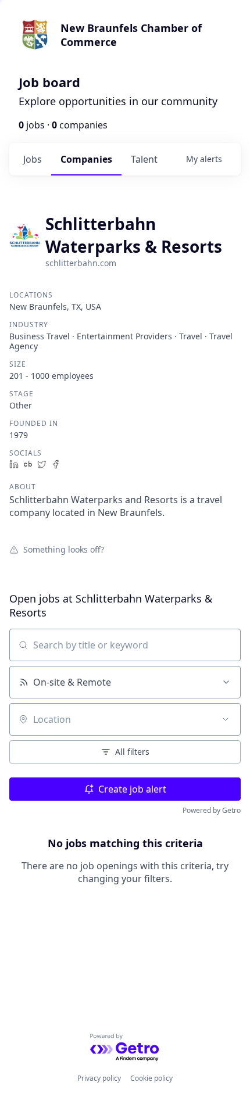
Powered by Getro (212, 810)
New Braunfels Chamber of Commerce (131, 35)
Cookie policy (151, 1078)
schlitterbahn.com (80, 263)
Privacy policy (99, 1078)
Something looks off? (63, 549)
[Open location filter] (225, 719)
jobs (32, 159)
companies (86, 159)
